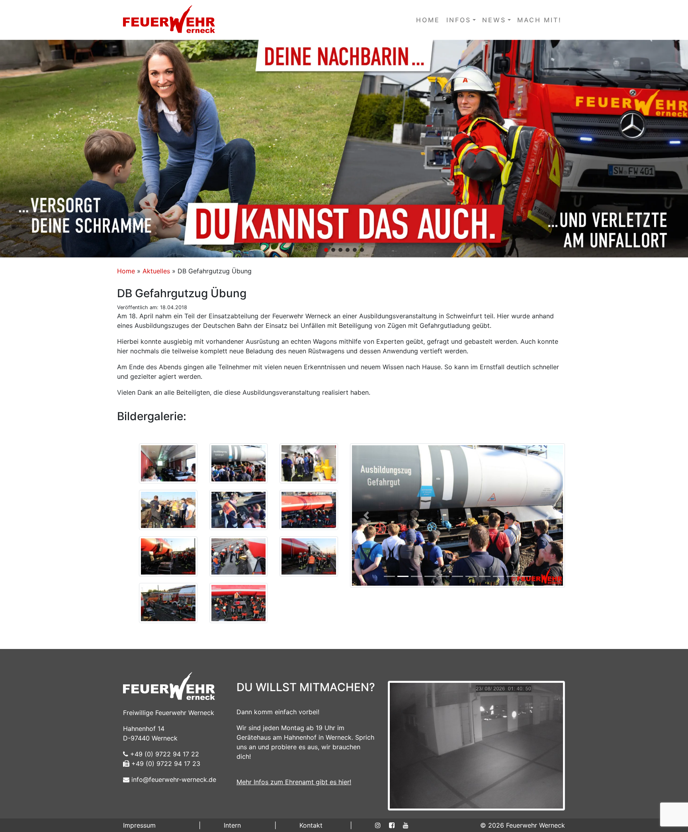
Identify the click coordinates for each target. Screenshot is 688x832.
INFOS (458, 20)
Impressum (139, 825)
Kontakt (310, 825)
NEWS (494, 20)
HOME (428, 20)
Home (126, 271)
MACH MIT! (539, 20)
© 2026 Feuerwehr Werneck (522, 825)
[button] (344, 148)
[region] (344, 148)
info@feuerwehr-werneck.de (172, 779)
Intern (232, 825)
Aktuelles (156, 271)
